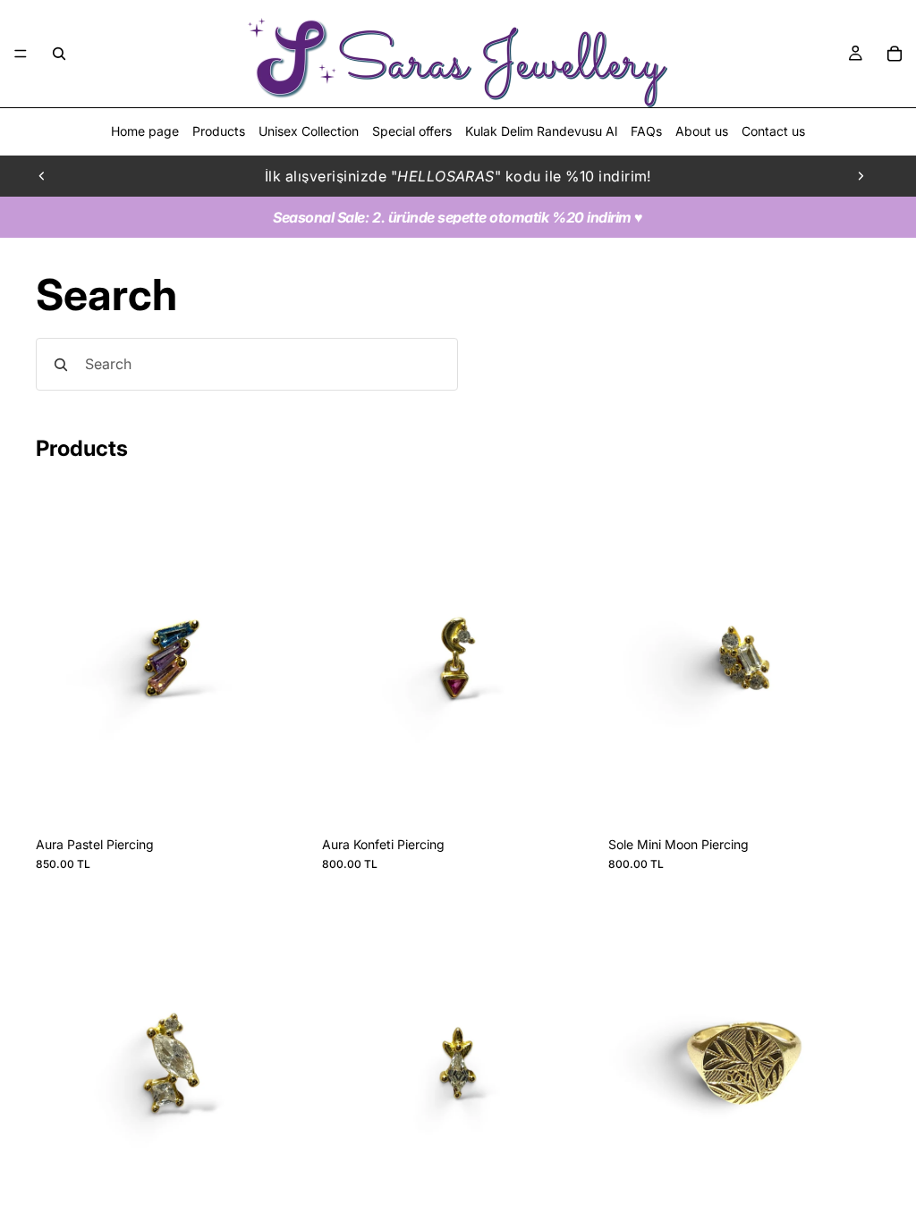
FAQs (646, 131)
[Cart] (894, 53)
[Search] (59, 53)
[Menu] (20, 53)
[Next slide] (860, 176)
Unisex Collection (309, 131)
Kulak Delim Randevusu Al (541, 131)
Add (295, 799)
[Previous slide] (42, 176)
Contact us (773, 131)
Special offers (412, 131)
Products (218, 131)
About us (701, 131)
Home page (145, 131)
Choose (868, 1204)
